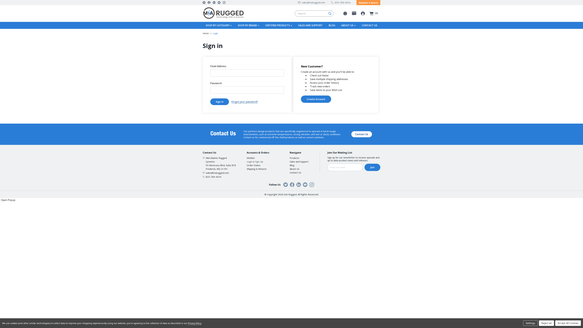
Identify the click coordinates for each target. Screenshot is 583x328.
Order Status (253, 165)
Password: (216, 83)
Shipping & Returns (257, 168)
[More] (231, 25)
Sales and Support (310, 25)
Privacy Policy (194, 323)
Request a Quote (368, 2)
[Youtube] (219, 2)
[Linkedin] (214, 2)
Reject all (546, 323)
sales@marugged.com (313, 2)
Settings (530, 323)
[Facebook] (209, 2)
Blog (332, 25)
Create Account (316, 99)
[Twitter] (204, 2)
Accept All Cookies (568, 323)
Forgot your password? (244, 101)
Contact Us (369, 25)
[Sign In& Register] (363, 13)
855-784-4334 (342, 2)
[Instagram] (224, 2)
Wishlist (251, 157)
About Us (294, 168)
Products (294, 157)
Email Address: (218, 66)
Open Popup (8, 200)
